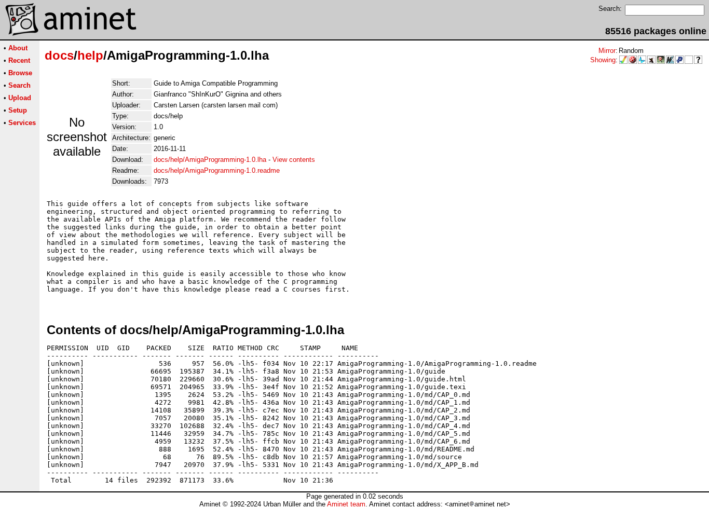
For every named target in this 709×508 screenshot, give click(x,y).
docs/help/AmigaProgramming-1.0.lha (210, 159)
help (90, 55)
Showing (603, 60)
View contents (293, 159)
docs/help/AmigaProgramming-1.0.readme (217, 170)
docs (59, 55)
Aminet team (346, 504)
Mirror (607, 50)
